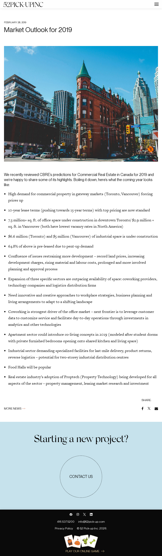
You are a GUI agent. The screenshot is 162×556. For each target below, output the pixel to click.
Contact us (81, 476)
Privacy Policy (64, 528)
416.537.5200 (65, 521)
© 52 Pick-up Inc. (88, 528)
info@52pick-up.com (91, 521)
